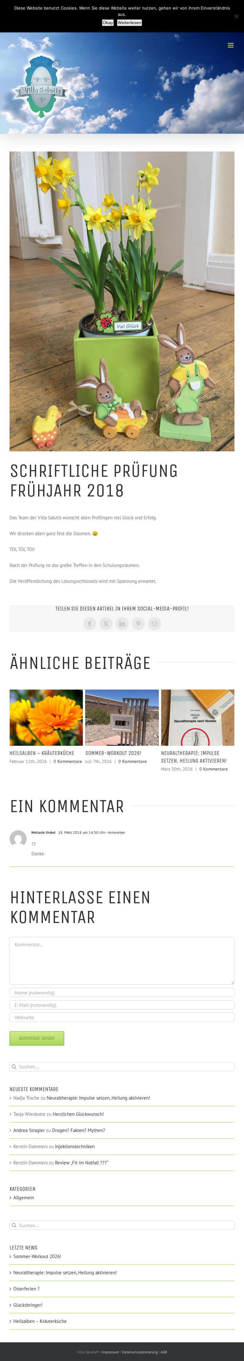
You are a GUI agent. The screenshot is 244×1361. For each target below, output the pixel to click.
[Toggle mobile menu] (231, 45)
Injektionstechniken (75, 1146)
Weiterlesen (129, 22)
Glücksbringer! (28, 1305)
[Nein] (236, 16)
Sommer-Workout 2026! (113, 753)
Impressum (111, 1352)
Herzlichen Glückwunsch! (78, 1114)
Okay (108, 22)
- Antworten (115, 832)
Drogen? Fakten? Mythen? (78, 1130)
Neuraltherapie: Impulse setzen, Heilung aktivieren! (194, 757)
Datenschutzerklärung (140, 1352)
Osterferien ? (26, 1289)
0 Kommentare (68, 761)
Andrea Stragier (29, 1130)
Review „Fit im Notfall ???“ (81, 1163)
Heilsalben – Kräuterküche (42, 753)
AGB (163, 1352)
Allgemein (23, 1198)
